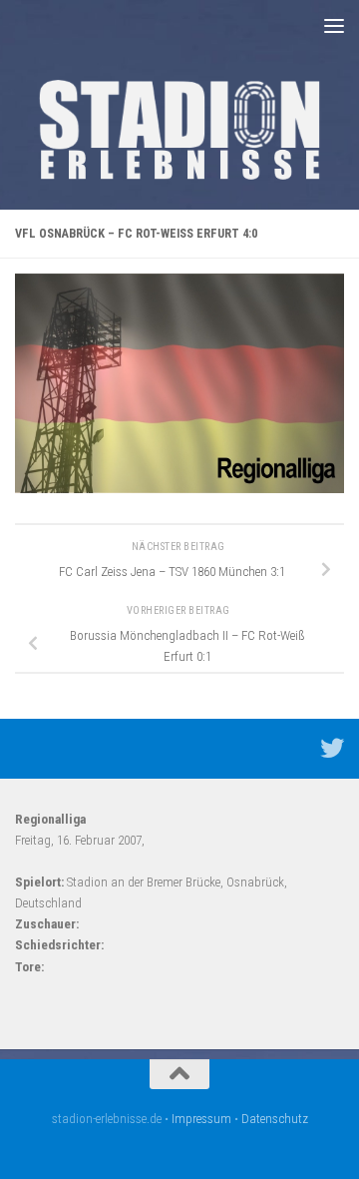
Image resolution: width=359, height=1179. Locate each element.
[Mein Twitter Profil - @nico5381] (332, 748)
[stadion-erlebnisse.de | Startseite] (179, 130)
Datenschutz (274, 1118)
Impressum (201, 1118)
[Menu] (334, 25)
